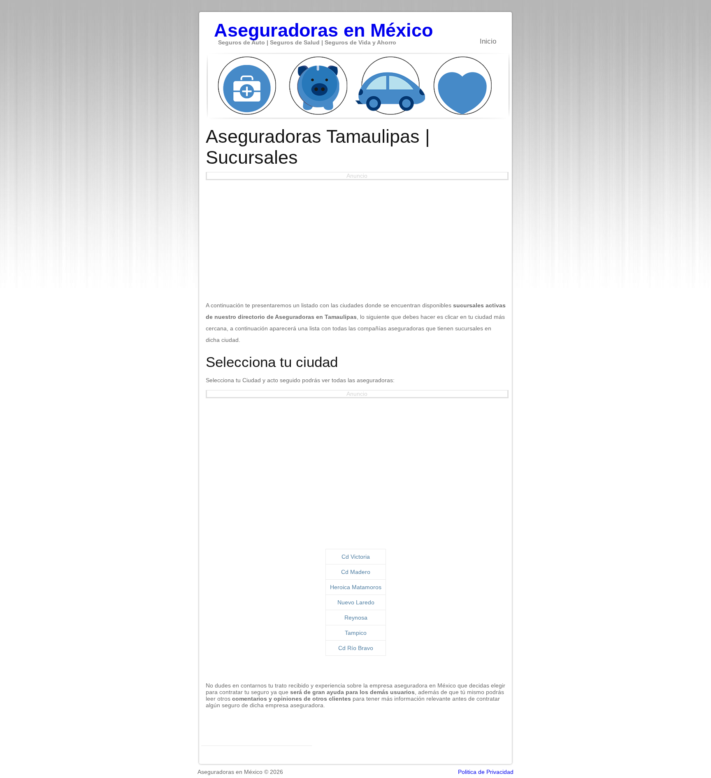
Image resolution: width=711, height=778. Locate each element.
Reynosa (355, 617)
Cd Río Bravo (355, 648)
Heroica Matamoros (355, 587)
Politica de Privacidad (486, 772)
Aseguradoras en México (323, 26)
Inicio (488, 41)
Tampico (356, 632)
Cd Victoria (356, 556)
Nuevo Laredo (355, 602)
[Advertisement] (356, 237)
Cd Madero (355, 572)
